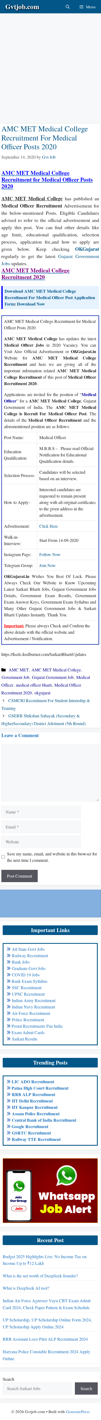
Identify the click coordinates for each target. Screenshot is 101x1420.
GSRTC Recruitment (31, 1133)
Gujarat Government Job (53, 677)
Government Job (15, 677)
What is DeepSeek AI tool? (26, 1288)
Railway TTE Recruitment (36, 1139)
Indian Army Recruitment (33, 1000)
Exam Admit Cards (28, 1032)
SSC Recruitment (26, 987)
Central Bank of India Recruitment (44, 1120)
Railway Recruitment (30, 955)
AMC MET (19, 669)
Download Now (31, 304)
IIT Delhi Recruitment (32, 1101)
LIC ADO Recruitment (33, 1081)
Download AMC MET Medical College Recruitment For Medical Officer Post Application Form (50, 297)
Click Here (48, 526)
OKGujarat (87, 248)
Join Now (47, 565)
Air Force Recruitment (31, 1013)
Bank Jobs (21, 962)
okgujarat (42, 692)
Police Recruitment (28, 1019)
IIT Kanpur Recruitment (35, 1107)
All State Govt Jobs (28, 949)
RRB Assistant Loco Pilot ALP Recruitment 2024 (45, 1339)
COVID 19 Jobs (26, 974)
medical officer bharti (34, 685)
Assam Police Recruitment (36, 1113)
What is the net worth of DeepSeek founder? (40, 1275)
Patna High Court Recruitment (40, 1088)
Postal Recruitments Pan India (37, 1026)
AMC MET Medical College (56, 669)
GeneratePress (78, 1411)
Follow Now (50, 554)
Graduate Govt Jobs (29, 968)
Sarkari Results (24, 1039)
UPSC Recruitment (28, 994)
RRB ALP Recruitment (33, 1094)
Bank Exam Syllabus (29, 981)
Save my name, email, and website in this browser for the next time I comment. (52, 857)
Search (8, 1379)
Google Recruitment (30, 1126)
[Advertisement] (50, 63)
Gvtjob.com (22, 6)
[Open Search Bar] (68, 7)
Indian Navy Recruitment (33, 1007)
